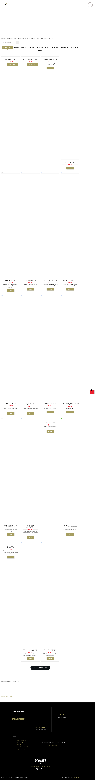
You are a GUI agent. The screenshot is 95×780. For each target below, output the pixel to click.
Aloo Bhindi (70, 162)
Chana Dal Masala (30, 404)
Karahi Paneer (50, 59)
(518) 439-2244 (40, 769)
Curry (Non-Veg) (20, 47)
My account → (21, 742)
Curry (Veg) (7, 47)
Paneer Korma (10, 526)
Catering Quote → (23, 746)
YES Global (76, 777)
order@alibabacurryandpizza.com (40, 766)
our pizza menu (40, 667)
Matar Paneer (50, 280)
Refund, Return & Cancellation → (22, 748)
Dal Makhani (30, 280)
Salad (31, 47)
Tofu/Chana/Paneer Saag (70, 404)
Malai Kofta (10, 280)
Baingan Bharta (70, 280)
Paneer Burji (11, 59)
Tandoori (64, 47)
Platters (54, 47)
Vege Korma (10, 403)
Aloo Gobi (50, 423)
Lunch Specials (42, 47)
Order (50, 67)
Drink (40, 50)
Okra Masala (50, 403)
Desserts (74, 47)
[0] (92, 392)
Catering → (21, 744)
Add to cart (12, 64)
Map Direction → (53, 745)
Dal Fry (10, 547)
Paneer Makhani (30, 650)
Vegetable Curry (30, 59)
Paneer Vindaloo (30, 526)
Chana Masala (70, 526)
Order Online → (22, 740)
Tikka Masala (50, 650)
